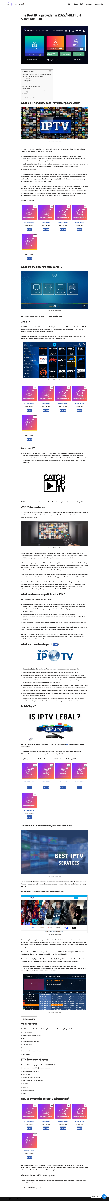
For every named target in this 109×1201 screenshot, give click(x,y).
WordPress (20, 1199)
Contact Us (98, 4)
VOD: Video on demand (31, 82)
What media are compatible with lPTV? (33, 84)
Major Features (29, 92)
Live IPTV (28, 78)
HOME (69, 4)
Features (88, 4)
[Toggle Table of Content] (49, 71)
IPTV (55, 644)
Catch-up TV (29, 80)
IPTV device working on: (29, 94)
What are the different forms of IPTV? (33, 76)
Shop (76, 4)
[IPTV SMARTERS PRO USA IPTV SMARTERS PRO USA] (15, 4)
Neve (7, 1199)
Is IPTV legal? (26, 88)
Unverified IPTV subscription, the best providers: (37, 90)
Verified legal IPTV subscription (33, 98)
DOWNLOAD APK (29, 1019)
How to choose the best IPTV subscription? (34, 96)
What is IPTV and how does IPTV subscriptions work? (37, 74)
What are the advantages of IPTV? (32, 86)
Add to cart (29, 229)
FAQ (81, 4)
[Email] (104, 1196)
